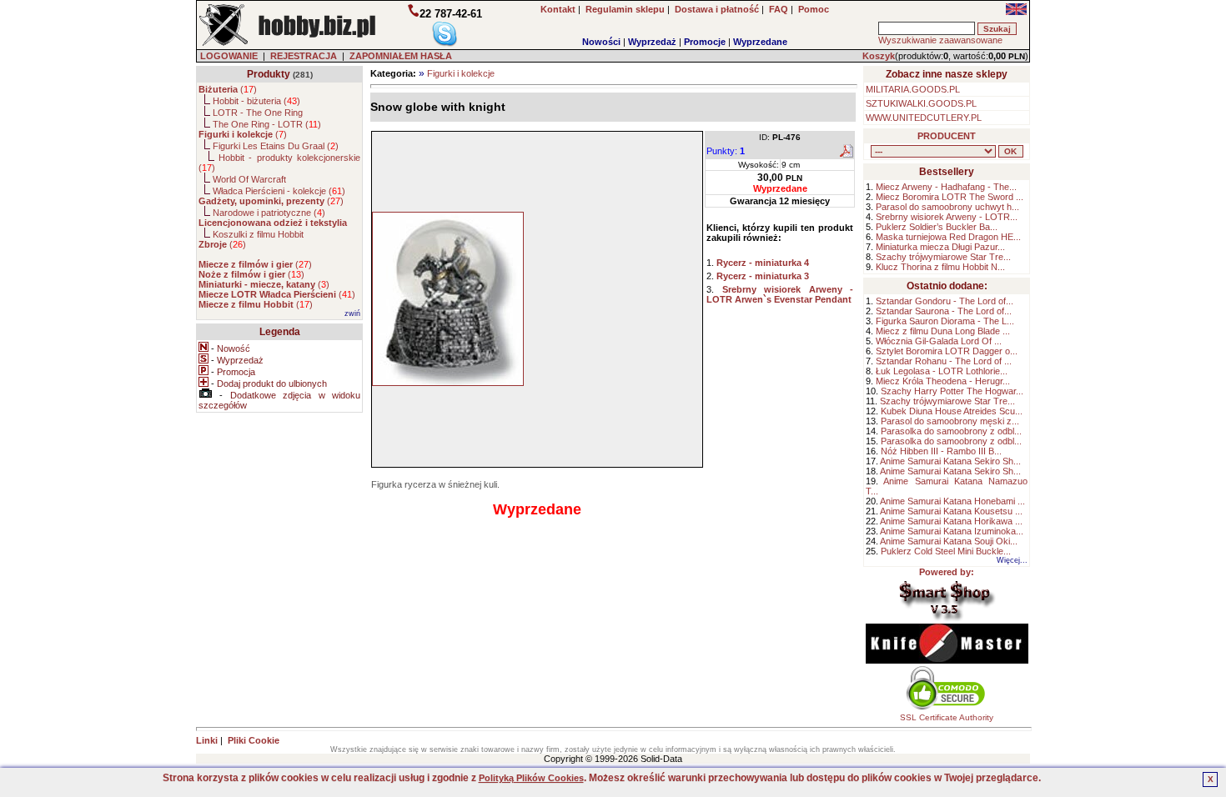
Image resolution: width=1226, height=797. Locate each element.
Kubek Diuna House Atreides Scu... (952, 411)
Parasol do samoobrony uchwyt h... (947, 207)
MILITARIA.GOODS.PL (913, 89)
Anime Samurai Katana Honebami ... (952, 501)
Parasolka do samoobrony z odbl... (951, 431)
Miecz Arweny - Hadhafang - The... (946, 187)
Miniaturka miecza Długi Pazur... (940, 247)
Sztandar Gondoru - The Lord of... (944, 301)
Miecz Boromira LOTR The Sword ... (949, 197)
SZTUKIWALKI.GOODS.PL (921, 103)
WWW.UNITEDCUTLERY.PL (924, 118)
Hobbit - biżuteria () (256, 101)
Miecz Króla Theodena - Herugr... (943, 381)
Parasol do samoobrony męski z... (950, 421)
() (227, 89)
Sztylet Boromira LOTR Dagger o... (946, 351)
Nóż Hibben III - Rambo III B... (941, 451)
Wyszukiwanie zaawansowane (940, 40)
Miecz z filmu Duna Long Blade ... (943, 331)
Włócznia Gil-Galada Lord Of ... (939, 341)
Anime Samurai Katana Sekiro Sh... (950, 461)
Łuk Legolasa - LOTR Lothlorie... (941, 371)
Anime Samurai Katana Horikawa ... (951, 521)
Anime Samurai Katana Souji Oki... (948, 541)
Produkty (268, 74)
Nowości (601, 42)
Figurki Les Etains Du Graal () (276, 146)
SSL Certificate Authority (946, 717)
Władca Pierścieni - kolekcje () (279, 191)
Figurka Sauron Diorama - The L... (945, 321)
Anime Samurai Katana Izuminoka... (951, 531)
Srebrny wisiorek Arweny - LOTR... (946, 217)
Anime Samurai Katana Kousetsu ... (951, 511)
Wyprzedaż (652, 42)
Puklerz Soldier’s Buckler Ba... (936, 227)
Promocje (705, 42)
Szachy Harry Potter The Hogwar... (952, 391)
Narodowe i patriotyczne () (269, 213)
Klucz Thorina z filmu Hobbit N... (940, 267)
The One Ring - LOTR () (267, 124)
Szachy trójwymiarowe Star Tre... (943, 257)
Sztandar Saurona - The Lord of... (944, 311)
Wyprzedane (760, 42)
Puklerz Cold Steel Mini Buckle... (946, 551)
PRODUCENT (946, 136)
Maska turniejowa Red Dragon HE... (948, 237)
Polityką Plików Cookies (531, 778)
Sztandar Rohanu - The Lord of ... (944, 361)
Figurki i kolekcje (461, 73)
